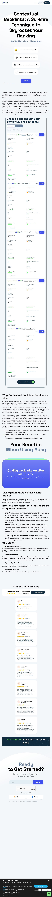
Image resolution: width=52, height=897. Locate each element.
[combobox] (48, 880)
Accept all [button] (40, 886)
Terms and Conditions (25, 801)
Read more (5, 887)
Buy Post (42, 134)
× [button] (50, 880)
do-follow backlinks (14, 417)
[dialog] (26, 888)
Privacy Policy (34, 801)
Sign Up (47, 2)
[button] (17, 895)
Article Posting (11, 125)
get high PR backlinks (39, 407)
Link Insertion (19, 125)
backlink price (14, 560)
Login (41, 2)
